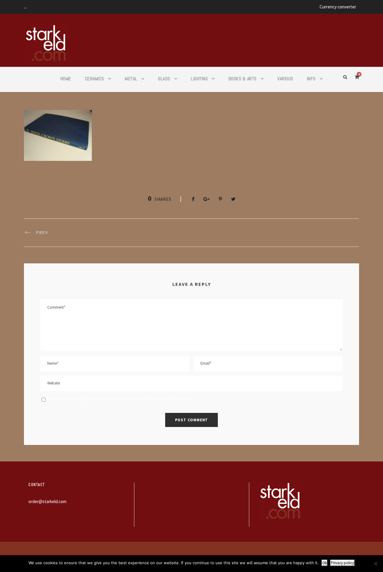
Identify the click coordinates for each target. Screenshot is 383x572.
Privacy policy (342, 562)
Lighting (199, 79)
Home (65, 79)
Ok (324, 562)
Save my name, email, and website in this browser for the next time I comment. (119, 399)
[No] (376, 564)
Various (285, 79)
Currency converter (338, 7)
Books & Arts (243, 79)
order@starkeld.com (47, 501)
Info (311, 79)
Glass (164, 79)
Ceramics (94, 79)
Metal (131, 79)
